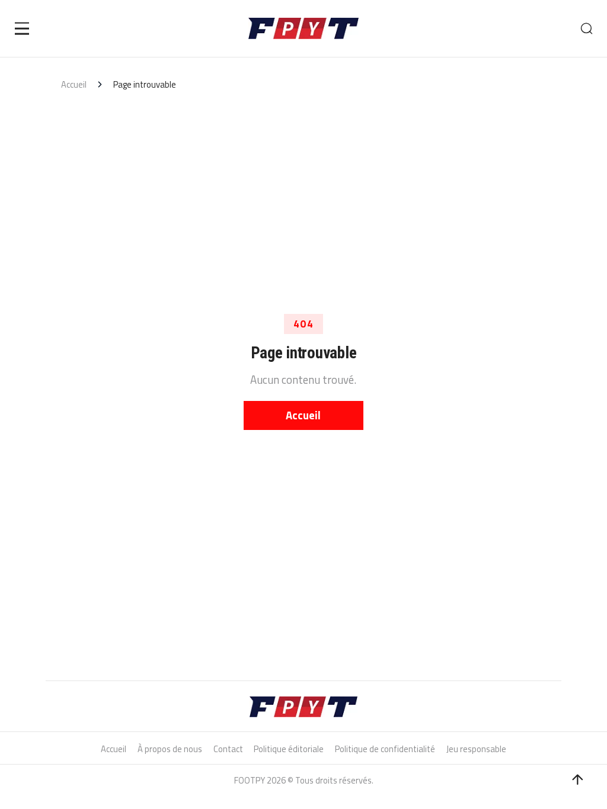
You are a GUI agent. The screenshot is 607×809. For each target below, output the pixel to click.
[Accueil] (303, 29)
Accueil (74, 85)
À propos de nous (170, 749)
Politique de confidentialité (385, 749)
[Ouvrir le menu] (22, 28)
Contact (228, 749)
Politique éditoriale (289, 749)
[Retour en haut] (578, 780)
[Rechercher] (586, 28)
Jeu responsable (476, 749)
